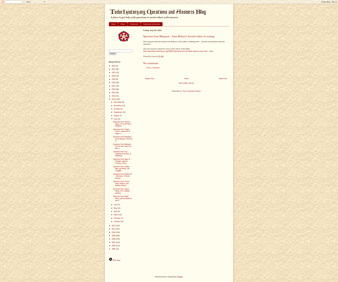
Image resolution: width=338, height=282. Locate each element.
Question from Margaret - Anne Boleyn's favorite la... (122, 139)
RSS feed (116, 260)
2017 (114, 86)
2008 (114, 239)
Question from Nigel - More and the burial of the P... (122, 198)
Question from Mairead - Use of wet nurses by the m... (122, 146)
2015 (114, 93)
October (117, 109)
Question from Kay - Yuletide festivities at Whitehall (122, 154)
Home (113, 24)
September (118, 112)
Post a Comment (153, 68)
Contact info (134, 24)
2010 (114, 232)
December (118, 102)
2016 (114, 89)
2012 (114, 226)
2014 (114, 96)
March (116, 215)
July (116, 119)
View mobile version (186, 83)
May (116, 208)
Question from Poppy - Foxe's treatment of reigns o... (121, 131)
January (117, 221)
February (117, 218)
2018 (114, 82)
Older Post (223, 79)
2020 (114, 76)
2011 (114, 229)
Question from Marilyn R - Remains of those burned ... (122, 176)
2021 (114, 72)
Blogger (180, 277)
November (118, 106)
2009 (114, 236)
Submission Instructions (151, 24)
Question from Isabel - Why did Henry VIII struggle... (121, 169)
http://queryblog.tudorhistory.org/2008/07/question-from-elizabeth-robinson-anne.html (175, 51)
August (117, 116)
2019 (114, 79)
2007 (114, 242)
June (116, 205)
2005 (114, 249)
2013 (114, 99)
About (123, 24)
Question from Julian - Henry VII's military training (121, 191)
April (116, 211)
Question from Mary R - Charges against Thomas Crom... (122, 161)
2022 (114, 69)
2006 (114, 246)
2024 (114, 66)
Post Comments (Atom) (191, 91)
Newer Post (149, 79)
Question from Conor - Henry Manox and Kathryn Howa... (121, 183)
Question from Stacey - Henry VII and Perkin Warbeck (122, 124)
